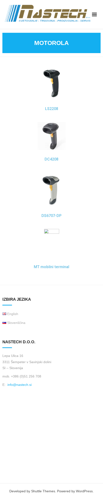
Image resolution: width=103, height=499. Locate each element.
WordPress (84, 491)
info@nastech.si (19, 385)
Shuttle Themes (43, 491)
